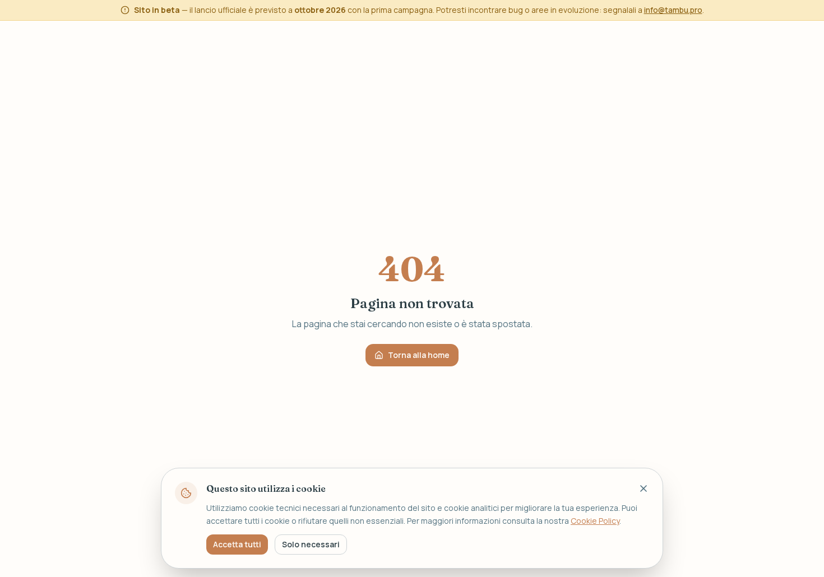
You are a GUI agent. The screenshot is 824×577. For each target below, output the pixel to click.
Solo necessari (311, 543)
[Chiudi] (643, 488)
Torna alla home (419, 355)
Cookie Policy (595, 520)
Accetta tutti (237, 543)
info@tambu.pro (673, 9)
